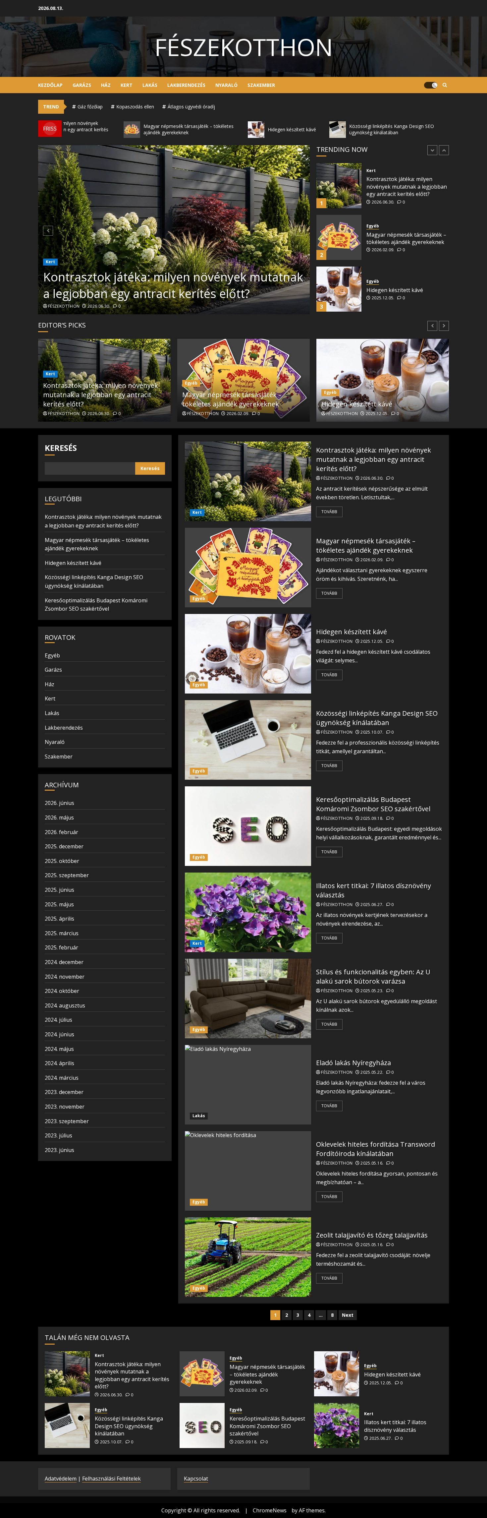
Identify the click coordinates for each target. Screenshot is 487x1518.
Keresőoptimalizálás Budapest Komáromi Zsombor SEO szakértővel (373, 804)
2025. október (62, 861)
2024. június (59, 1034)
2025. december (64, 846)
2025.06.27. (371, 904)
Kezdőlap (50, 85)
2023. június (59, 1150)
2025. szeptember (67, 875)
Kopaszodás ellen (135, 106)
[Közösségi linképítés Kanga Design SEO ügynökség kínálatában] (338, 289)
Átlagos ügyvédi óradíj (191, 106)
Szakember (261, 85)
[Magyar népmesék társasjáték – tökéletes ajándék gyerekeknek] (338, 185)
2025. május (59, 904)
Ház (106, 85)
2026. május (59, 817)
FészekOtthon (243, 46)
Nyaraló (226, 85)
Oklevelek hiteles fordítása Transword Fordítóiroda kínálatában (375, 1149)
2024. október (62, 991)
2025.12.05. (383, 246)
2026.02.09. (383, 198)
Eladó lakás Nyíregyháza (353, 1062)
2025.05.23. (371, 991)
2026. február (61, 832)
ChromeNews (270, 1510)
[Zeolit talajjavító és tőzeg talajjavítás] (248, 1257)
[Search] (445, 85)
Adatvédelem (61, 1478)
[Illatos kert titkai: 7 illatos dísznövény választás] (248, 912)
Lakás (149, 85)
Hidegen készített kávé (394, 238)
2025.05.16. (371, 1163)
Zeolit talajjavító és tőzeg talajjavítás (372, 1235)
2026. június (59, 803)
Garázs (82, 85)
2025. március (62, 933)
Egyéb (372, 174)
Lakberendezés (186, 85)
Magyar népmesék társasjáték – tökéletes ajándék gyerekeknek (406, 186)
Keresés (61, 447)
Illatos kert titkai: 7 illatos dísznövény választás (395, 1426)
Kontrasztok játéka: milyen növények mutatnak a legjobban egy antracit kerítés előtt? (173, 285)
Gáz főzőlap (90, 106)
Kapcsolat (196, 1478)
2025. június (59, 889)
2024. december (64, 962)
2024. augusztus (65, 1005)
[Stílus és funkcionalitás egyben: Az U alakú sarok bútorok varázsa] (248, 998)
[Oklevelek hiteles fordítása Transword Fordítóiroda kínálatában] (248, 1171)
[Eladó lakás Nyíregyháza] (248, 1084)
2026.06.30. (98, 306)
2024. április (59, 1063)
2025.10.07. (383, 305)
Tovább (329, 512)
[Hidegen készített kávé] (338, 237)
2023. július (58, 1135)
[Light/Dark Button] (430, 85)
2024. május (59, 1049)
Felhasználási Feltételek (111, 1478)
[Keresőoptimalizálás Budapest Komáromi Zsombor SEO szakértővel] (248, 826)
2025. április (59, 918)
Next (347, 1315)
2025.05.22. (371, 1072)
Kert (127, 85)
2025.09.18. (371, 818)
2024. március (62, 1077)
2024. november (64, 976)
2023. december (64, 1092)
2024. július (58, 1019)
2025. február (61, 947)
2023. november (64, 1106)
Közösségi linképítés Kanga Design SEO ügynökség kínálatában (400, 290)
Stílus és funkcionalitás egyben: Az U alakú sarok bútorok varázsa (373, 976)
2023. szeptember (67, 1121)
